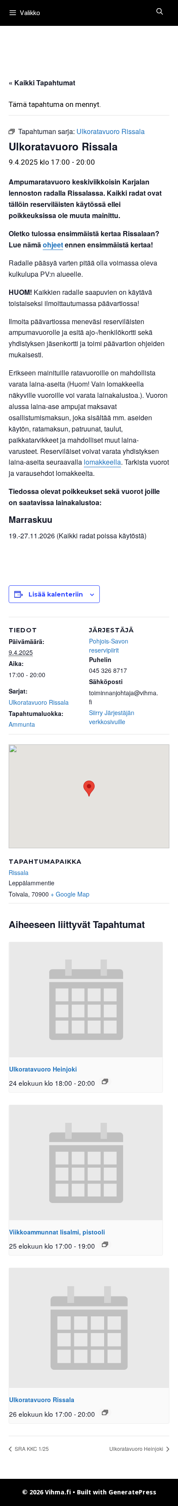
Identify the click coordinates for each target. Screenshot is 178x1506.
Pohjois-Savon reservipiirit (108, 645)
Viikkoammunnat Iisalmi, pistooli (57, 1232)
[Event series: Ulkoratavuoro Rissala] (105, 1412)
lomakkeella (102, 462)
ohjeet (53, 245)
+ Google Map (70, 894)
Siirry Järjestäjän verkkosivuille (111, 717)
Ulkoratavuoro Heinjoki (43, 1069)
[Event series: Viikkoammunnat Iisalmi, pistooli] (105, 1244)
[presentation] (85, 999)
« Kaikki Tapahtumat (42, 82)
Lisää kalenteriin (56, 594)
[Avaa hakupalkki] (159, 11)
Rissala (19, 872)
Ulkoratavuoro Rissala (39, 702)
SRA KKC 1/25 (31, 1448)
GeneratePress (132, 1492)
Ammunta (22, 724)
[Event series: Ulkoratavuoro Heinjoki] (105, 1081)
